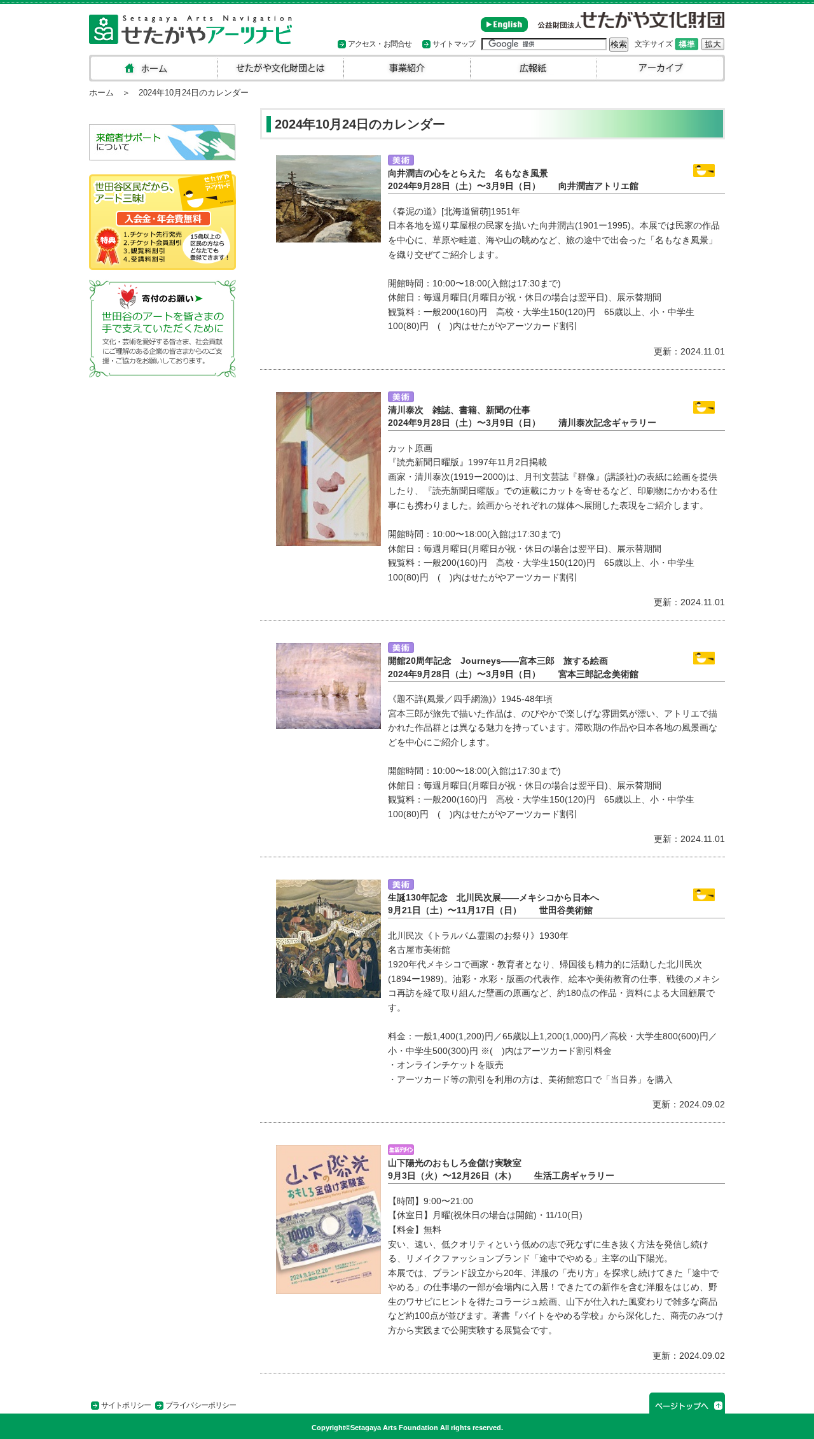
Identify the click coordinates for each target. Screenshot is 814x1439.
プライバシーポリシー (200, 1405)
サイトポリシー (126, 1405)
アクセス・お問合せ (379, 43)
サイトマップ (453, 43)
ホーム (101, 92)
